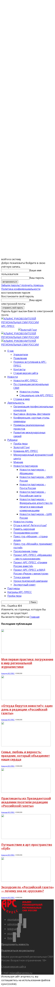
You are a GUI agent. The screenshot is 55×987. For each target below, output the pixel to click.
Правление (20, 358)
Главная (34, 617)
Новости (12, 376)
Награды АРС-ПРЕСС (19, 592)
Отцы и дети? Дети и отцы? (30, 525)
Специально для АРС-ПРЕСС (36, 395)
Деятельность (15, 402)
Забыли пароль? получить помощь (22, 285)
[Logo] (27, 337)
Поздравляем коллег (25, 532)
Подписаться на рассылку (17, 950)
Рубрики (12, 440)
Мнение (18, 462)
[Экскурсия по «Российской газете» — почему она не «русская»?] (26, 880)
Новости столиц (29, 391)
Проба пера (20, 443)
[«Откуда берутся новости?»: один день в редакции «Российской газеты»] (26, 699)
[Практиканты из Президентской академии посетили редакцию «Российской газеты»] (26, 791)
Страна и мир (21, 399)
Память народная (24, 529)
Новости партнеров (25, 466)
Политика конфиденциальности (20, 289)
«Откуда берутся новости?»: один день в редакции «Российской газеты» (27, 709)
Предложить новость (15, 944)
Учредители (20, 354)
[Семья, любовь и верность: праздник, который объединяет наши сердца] (26, 745)
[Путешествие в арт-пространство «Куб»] (26, 838)
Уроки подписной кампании (30, 581)
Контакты (19, 369)
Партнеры (13, 588)
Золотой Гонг (21, 447)
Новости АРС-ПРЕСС (25, 380)
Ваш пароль (36, 278)
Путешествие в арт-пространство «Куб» (26, 846)
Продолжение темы (25, 551)
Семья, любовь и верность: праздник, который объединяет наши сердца (25, 755)
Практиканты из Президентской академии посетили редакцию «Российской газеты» (26, 802)
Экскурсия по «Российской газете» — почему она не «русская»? (27, 889)
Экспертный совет (24, 584)
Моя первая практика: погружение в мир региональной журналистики (27, 663)
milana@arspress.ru (20, 972)
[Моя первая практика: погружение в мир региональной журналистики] (26, 653)
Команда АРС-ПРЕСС (25, 451)
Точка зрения (21, 577)
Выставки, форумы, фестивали (31, 414)
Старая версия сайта (25, 373)
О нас (10, 351)
